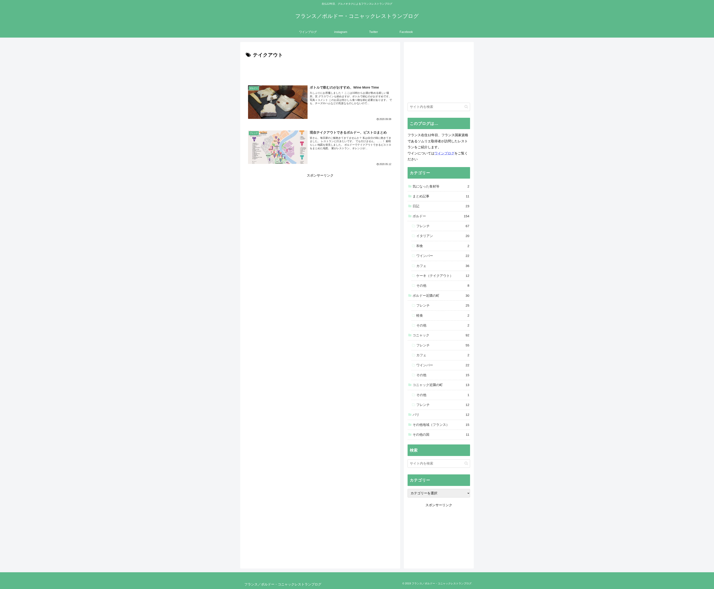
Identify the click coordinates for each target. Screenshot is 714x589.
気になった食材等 (441, 186)
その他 (442, 285)
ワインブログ (444, 153)
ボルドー (441, 216)
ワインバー (442, 256)
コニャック (441, 335)
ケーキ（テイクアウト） (442, 276)
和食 (442, 246)
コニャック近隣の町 (441, 385)
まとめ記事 (441, 196)
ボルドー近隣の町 (441, 295)
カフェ (442, 266)
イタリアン (442, 236)
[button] (466, 107)
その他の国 (441, 434)
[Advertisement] (320, 69)
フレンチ (442, 226)
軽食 (442, 315)
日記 (441, 206)
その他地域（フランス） (441, 425)
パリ (441, 415)
